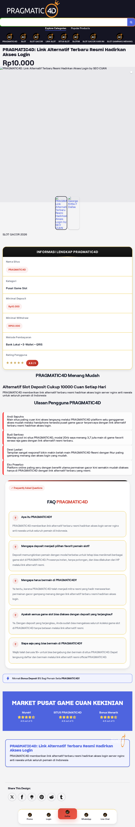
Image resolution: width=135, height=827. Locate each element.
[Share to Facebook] (22, 796)
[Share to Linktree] (32, 796)
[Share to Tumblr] (61, 796)
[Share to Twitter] (12, 796)
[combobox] (63, 22)
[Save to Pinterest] (41, 796)
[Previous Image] (3, 135)
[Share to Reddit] (51, 796)
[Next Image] (132, 135)
